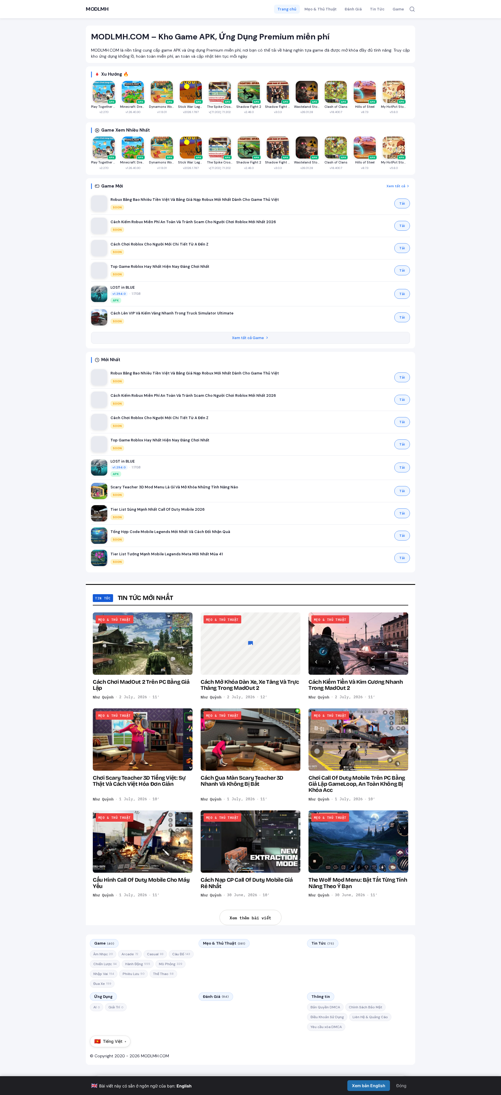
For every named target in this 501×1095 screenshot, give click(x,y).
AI (96, 1007)
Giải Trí (115, 1007)
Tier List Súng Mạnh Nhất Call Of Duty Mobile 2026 (157, 509)
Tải (402, 203)
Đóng (401, 1085)
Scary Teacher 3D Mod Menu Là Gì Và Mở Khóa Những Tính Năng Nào (174, 487)
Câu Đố (181, 954)
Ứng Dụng (103, 996)
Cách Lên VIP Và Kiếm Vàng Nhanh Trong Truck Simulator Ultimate (171, 313)
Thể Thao (163, 974)
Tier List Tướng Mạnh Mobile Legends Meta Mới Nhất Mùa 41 (166, 554)
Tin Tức (377, 9)
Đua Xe (102, 983)
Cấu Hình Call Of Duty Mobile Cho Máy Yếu (141, 882)
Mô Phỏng (170, 964)
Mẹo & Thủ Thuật (320, 9)
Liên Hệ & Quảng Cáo (370, 1017)
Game (398, 9)
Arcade (129, 954)
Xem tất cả (395, 186)
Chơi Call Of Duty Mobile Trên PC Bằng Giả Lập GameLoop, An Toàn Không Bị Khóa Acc (356, 784)
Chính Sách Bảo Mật (365, 1007)
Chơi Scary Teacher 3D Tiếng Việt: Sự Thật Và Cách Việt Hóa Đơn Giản (139, 780)
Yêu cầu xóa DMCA (326, 1027)
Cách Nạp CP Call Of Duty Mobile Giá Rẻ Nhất (247, 882)
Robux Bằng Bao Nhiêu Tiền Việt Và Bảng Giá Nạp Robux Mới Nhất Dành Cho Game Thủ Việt (194, 199)
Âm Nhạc (103, 954)
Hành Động (137, 964)
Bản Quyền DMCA (325, 1007)
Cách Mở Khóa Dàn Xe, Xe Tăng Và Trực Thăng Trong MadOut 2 (250, 685)
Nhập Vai (103, 974)
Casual (155, 954)
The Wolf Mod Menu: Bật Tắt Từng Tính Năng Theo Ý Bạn (357, 882)
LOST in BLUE (122, 287)
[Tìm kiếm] (412, 9)
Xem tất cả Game (248, 337)
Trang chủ (286, 9)
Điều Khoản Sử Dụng (327, 1017)
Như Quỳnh (103, 697)
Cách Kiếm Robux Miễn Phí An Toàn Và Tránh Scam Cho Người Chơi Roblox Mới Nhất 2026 (193, 221)
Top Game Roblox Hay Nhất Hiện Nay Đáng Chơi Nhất (159, 266)
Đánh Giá (353, 9)
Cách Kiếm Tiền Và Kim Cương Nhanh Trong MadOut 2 (355, 685)
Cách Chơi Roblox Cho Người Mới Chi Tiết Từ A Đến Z (159, 244)
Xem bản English (368, 1085)
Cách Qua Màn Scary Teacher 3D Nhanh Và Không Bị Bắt (242, 780)
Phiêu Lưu (133, 974)
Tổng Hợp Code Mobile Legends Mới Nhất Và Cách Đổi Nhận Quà (170, 531)
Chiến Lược (105, 964)
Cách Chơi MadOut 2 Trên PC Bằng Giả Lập (141, 685)
